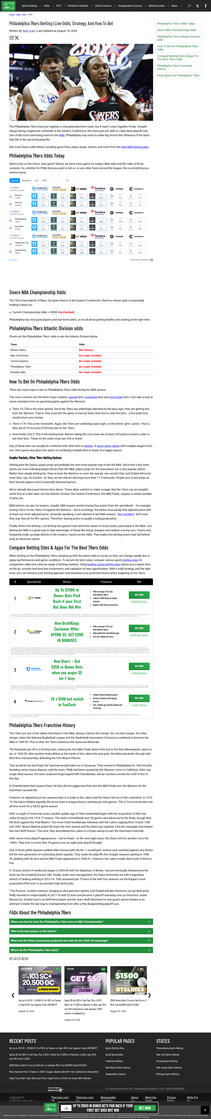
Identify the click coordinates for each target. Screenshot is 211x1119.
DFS (58, 5)
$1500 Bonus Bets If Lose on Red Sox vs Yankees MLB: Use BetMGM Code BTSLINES (48, 1065)
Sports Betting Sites (115, 1048)
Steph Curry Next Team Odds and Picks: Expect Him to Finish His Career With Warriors (50, 1078)
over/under (116, 397)
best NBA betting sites (135, 147)
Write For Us (192, 1099)
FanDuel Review (139, 673)
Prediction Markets (78, 5)
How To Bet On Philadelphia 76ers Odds (177, 48)
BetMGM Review (139, 602)
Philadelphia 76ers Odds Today (176, 23)
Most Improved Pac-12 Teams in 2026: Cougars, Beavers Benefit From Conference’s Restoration (53, 1071)
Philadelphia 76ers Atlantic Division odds (178, 38)
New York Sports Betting (167, 1054)
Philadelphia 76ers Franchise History (174, 67)
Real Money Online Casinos (118, 1067)
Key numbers (126, 514)
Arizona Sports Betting (166, 1061)
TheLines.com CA (84, 1099)
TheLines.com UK (60, 1099)
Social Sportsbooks (114, 1054)
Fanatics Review (139, 705)
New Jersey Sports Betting (168, 1067)
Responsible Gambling (108, 1099)
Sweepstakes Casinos (130, 5)
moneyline (90, 397)
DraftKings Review (139, 635)
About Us (134, 1099)
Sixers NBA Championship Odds (176, 30)
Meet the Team (150, 1099)
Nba (24, 14)
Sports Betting (29, 5)
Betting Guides (157, 5)
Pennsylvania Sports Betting (169, 1048)
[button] (189, 6)
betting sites (130, 560)
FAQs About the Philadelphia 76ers (178, 75)
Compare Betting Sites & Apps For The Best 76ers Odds (178, 57)
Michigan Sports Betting (167, 1074)
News (174, 5)
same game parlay (108, 446)
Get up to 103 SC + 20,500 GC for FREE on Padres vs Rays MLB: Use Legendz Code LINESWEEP (53, 1048)
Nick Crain (29, 30)
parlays (88, 446)
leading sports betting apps (103, 564)
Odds (47, 5)
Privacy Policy (171, 1099)
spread (73, 397)
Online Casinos (103, 5)
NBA (62, 135)
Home (11, 14)
